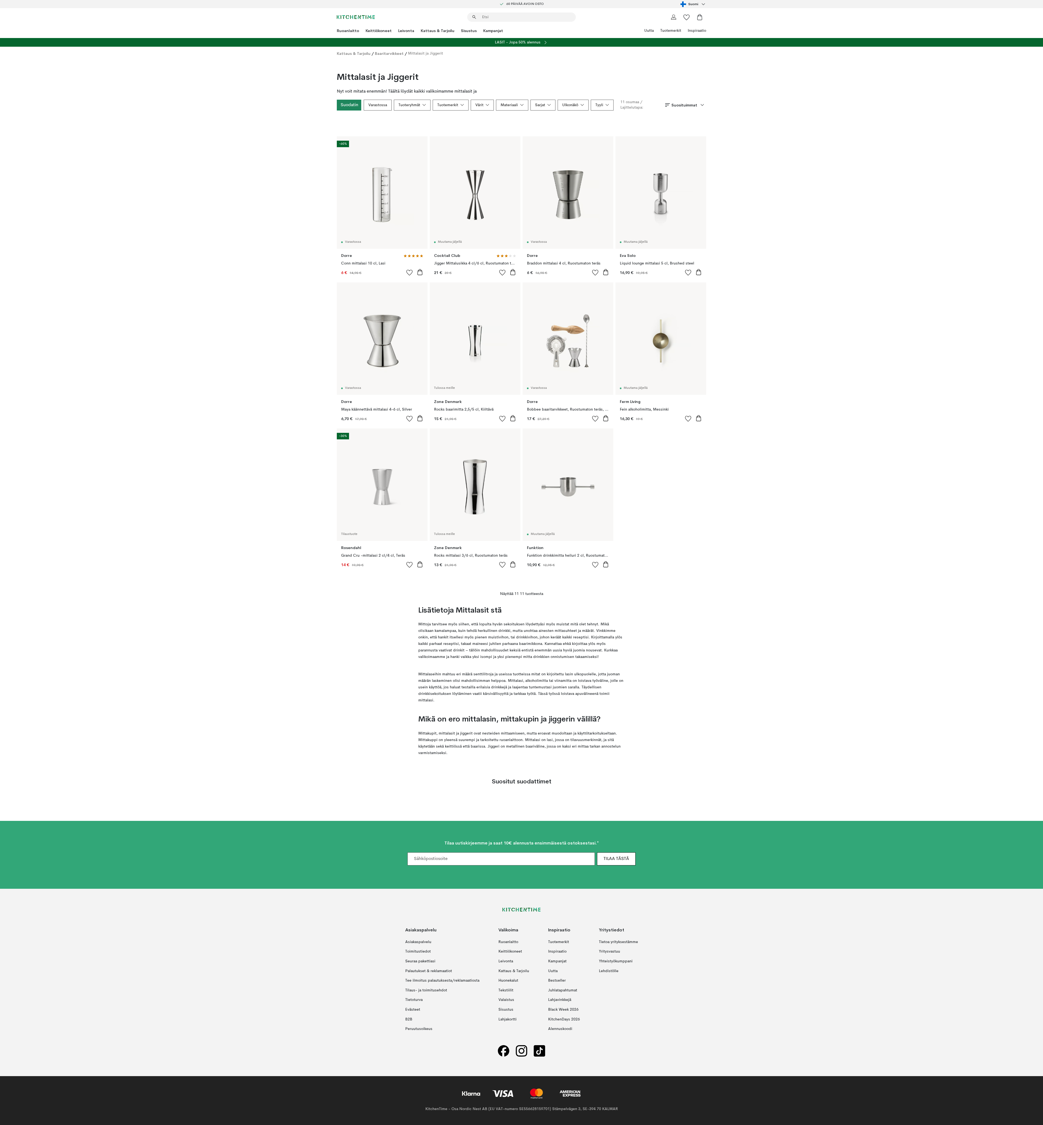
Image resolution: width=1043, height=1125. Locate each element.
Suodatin (349, 105)
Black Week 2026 (563, 1009)
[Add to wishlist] (409, 272)
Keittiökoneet (379, 30)
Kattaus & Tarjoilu (437, 30)
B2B (408, 1019)
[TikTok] (539, 1051)
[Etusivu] (356, 17)
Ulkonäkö (570, 105)
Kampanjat (493, 30)
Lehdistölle (608, 971)
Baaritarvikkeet (389, 53)
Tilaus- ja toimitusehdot (426, 990)
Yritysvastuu (609, 952)
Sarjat (540, 105)
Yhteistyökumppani (616, 961)
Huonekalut (508, 980)
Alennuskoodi (560, 1029)
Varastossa (377, 105)
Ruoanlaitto (348, 30)
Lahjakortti (507, 1019)
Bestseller (557, 980)
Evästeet (412, 1009)
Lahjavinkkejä (559, 1000)
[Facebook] (504, 1051)
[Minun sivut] (673, 17)
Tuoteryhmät (409, 105)
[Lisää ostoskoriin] (420, 272)
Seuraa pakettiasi (420, 961)
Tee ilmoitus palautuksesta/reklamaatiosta (442, 980)
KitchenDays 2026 (564, 1019)
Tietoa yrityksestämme (618, 942)
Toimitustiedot (418, 952)
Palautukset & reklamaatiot (428, 971)
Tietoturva (414, 1000)
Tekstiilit (505, 990)
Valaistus (506, 1000)
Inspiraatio (697, 31)
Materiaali (509, 105)
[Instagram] (521, 1051)
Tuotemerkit (670, 31)
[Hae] (474, 17)
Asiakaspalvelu (418, 942)
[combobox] (693, 4)
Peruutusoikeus (418, 1029)
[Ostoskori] (699, 17)
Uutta (649, 31)
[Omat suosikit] (686, 17)
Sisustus (469, 30)
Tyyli (599, 105)
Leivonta (406, 30)
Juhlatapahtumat (562, 990)
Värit (479, 105)
